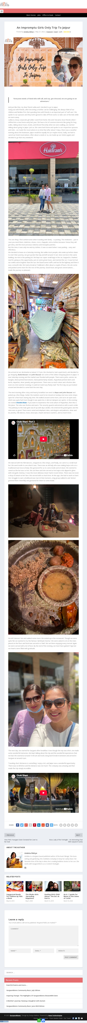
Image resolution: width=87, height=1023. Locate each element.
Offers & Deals (47, 15)
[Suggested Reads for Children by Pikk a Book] (14, 886)
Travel (55, 32)
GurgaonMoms (15, 1015)
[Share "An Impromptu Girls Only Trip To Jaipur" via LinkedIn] (39, 825)
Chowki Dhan (21, 402)
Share (48, 1020)
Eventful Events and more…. (16, 985)
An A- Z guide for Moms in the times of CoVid (71, 896)
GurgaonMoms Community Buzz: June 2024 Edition (25, 1006)
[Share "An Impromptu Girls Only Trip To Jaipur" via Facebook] (17, 825)
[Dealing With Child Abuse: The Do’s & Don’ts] (53, 886)
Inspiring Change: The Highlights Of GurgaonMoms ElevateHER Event (32, 996)
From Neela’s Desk (55, 1018)
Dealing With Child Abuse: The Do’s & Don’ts (52, 896)
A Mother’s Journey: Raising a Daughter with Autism (25, 1001)
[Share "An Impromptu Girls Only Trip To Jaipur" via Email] (47, 825)
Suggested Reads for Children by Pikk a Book (14, 896)
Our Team (67, 1018)
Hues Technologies (55, 1015)
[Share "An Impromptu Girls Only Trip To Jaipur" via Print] (51, 825)
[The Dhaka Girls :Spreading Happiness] (34, 886)
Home (36, 1018)
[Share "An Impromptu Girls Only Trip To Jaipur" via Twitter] (22, 825)
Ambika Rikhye (29, 32)
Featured (49, 32)
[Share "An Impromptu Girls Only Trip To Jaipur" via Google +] (26, 825)
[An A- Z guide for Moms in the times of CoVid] (72, 886)
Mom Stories (31, 15)
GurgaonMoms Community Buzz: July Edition (23, 990)
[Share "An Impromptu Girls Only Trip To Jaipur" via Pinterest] (34, 825)
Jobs (39, 15)
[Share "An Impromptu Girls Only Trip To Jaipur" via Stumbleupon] (43, 825)
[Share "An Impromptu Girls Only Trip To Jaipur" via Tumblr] (30, 825)
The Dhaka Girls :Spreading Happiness (32, 896)
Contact (58, 15)
